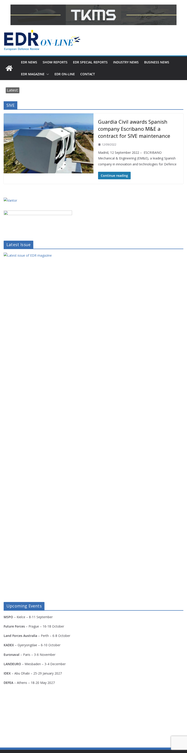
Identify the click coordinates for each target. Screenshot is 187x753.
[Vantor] (10, 200)
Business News (156, 62)
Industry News (126, 62)
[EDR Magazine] (9, 68)
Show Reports (55, 62)
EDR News (29, 62)
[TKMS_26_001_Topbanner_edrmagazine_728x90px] (93, 15)
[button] (46, 74)
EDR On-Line (65, 74)
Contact (87, 74)
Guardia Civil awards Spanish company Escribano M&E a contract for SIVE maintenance (134, 128)
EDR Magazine (32, 74)
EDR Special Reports (90, 62)
